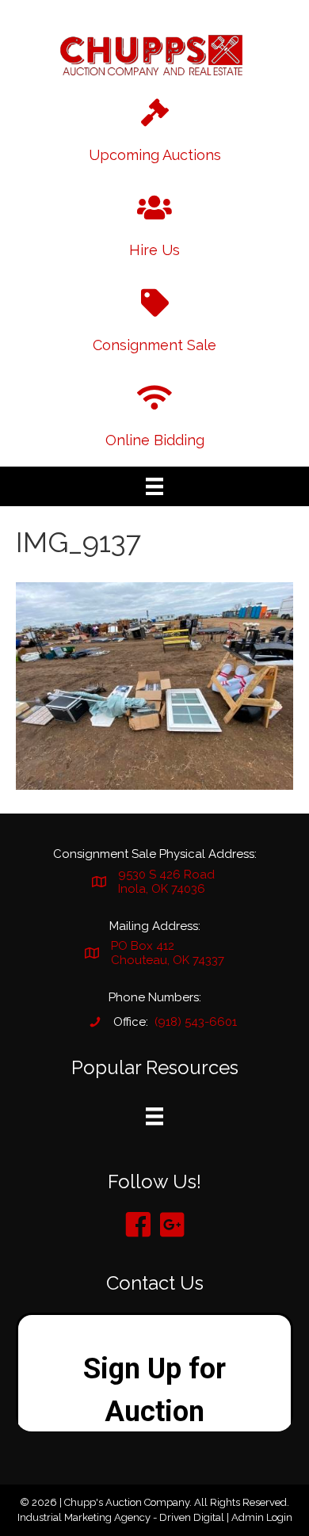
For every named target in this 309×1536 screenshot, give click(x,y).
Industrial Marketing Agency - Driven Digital (120, 1517)
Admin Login (261, 1517)
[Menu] (154, 486)
